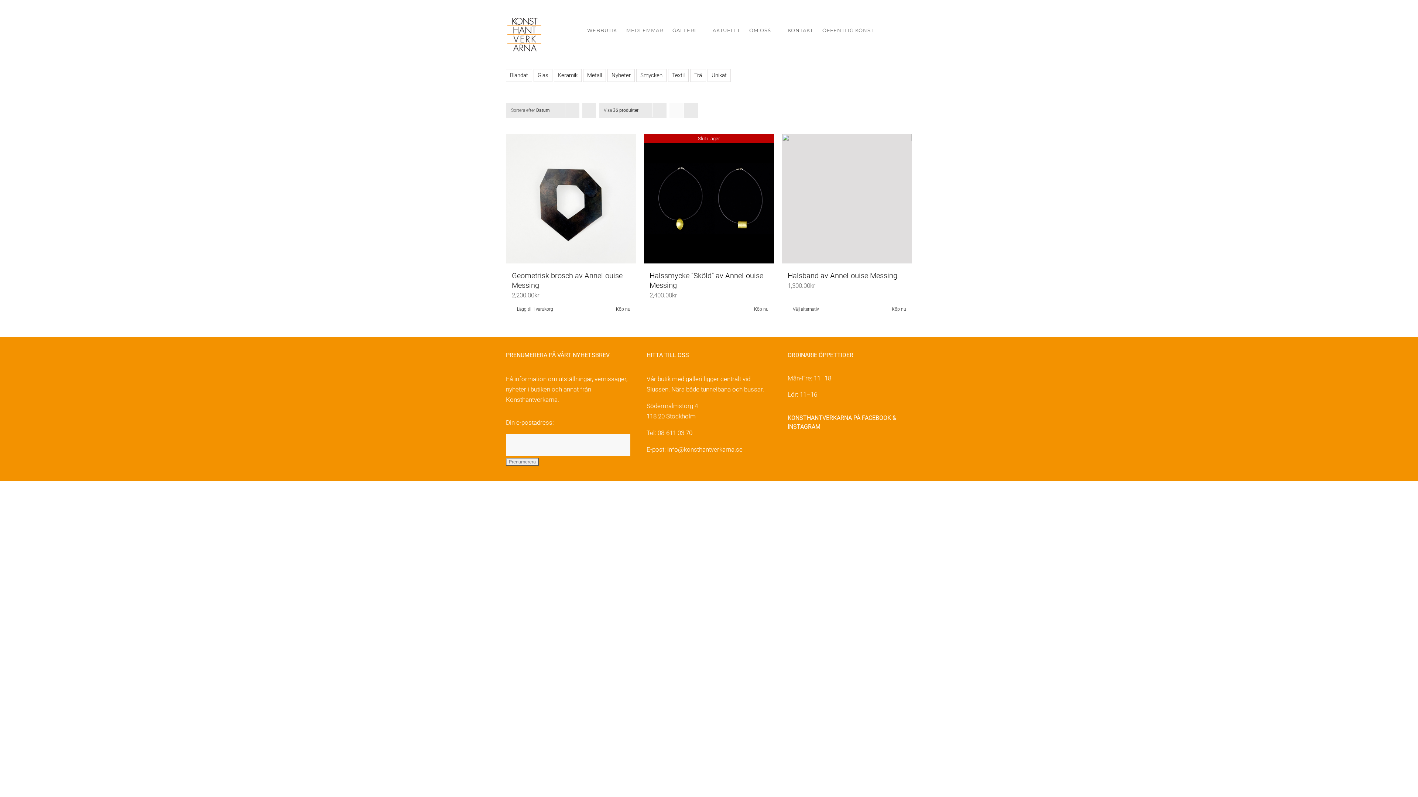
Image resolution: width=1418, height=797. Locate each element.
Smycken (651, 75)
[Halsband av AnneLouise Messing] (847, 198)
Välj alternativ (806, 309)
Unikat (719, 75)
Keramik (568, 75)
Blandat (519, 75)
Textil (678, 75)
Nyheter (621, 75)
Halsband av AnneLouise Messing (842, 275)
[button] (901, 30)
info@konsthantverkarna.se (705, 449)
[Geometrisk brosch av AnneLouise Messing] (571, 198)
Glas (543, 75)
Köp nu (623, 309)
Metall (594, 75)
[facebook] (792, 450)
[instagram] (808, 450)
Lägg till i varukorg (535, 309)
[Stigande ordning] (589, 110)
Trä (698, 75)
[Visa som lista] (691, 110)
